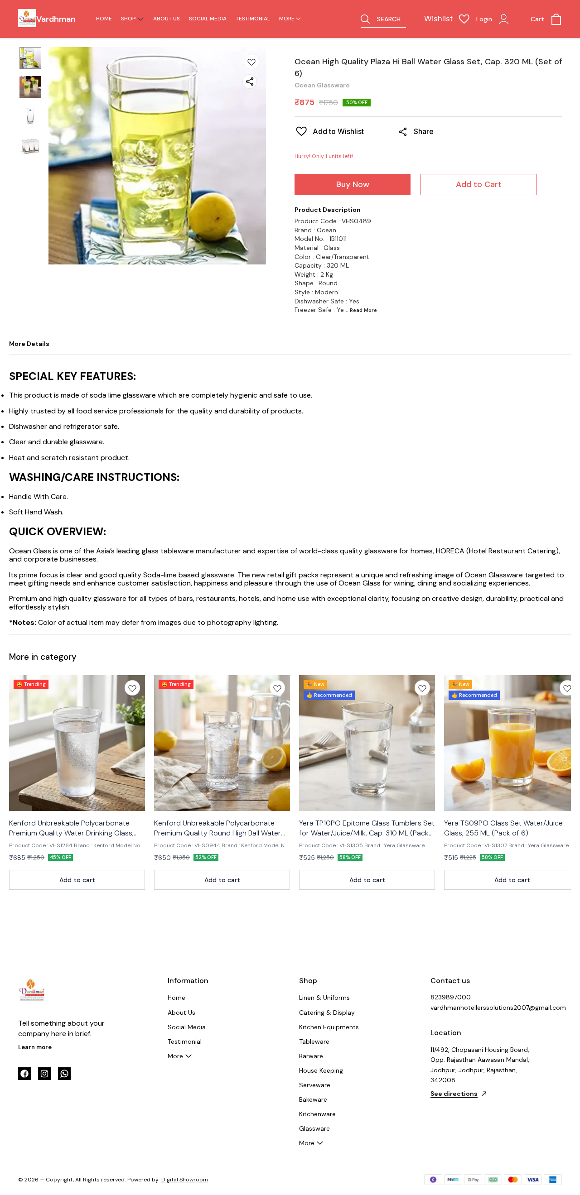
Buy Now (352, 184)
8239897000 (450, 997)
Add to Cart (479, 184)
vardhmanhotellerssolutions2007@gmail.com (480, 1007)
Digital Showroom (184, 1179)
